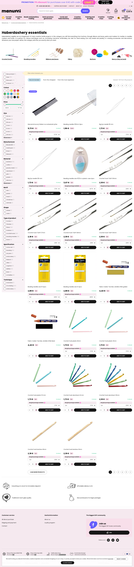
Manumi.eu (5, 23)
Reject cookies (121, 559)
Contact (71, 6)
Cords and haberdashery (18, 23)
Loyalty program (88, 6)
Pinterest (113, 540)
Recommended (34, 80)
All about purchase (8, 519)
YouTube (118, 540)
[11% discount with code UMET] (67, 2)
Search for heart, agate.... (46, 11)
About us (79, 6)
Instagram (109, 540)
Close (132, 2)
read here (110, 559)
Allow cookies (67, 562)
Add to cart (49, 139)
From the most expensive (66, 80)
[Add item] (36, 139)
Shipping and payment (60, 6)
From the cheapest (49, 80)
